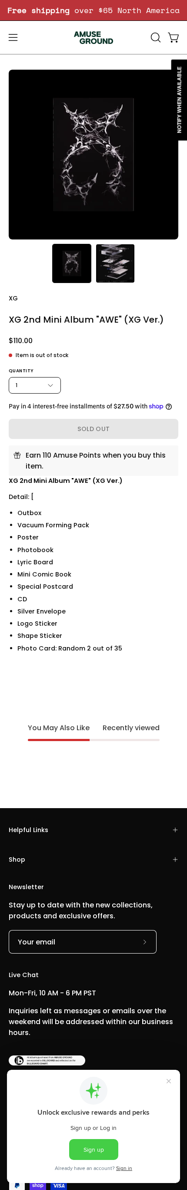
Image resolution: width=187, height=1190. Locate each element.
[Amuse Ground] (93, 37)
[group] (93, 10)
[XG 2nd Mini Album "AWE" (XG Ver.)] (71, 263)
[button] (155, 37)
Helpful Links (28, 830)
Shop (17, 859)
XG (13, 298)
